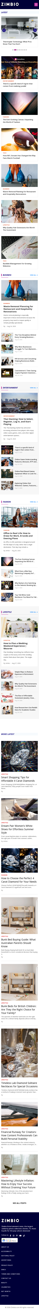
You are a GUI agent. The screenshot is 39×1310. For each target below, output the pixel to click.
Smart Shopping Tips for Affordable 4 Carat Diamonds (18, 779)
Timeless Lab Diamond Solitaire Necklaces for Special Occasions (19, 1084)
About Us (5, 1247)
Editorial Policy (7, 1256)
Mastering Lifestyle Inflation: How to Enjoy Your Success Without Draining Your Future (18, 1184)
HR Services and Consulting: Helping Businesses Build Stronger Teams (25, 360)
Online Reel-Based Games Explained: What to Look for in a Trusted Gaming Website (26, 472)
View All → (34, 275)
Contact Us (6, 1278)
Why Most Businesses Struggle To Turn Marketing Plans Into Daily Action (26, 348)
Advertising (6, 1260)
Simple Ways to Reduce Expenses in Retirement (24, 673)
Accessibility (6, 1251)
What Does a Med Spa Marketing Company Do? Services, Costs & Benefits (25, 572)
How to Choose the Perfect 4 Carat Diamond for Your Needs (19, 879)
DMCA (3, 1269)
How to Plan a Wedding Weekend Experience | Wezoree (16, 646)
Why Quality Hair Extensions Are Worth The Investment (19, 228)
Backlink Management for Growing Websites (17, 264)
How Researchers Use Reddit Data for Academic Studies (26, 708)
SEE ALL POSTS (19, 1203)
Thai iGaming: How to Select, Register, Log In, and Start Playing (18, 422)
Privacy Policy (7, 1265)
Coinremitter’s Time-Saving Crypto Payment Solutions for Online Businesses (25, 372)
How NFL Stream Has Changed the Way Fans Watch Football (19, 156)
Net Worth (5, 1291)
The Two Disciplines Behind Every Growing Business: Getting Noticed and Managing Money (25, 336)
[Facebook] (10, 1235)
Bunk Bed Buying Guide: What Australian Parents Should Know (18, 943)
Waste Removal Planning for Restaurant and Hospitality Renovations (19, 192)
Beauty (4, 1283)
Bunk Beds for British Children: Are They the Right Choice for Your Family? (18, 1009)
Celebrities (5, 1287)
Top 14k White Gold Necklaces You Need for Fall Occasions (25, 596)
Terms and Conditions (10, 1274)
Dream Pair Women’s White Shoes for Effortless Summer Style (17, 829)
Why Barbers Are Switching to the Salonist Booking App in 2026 (26, 584)
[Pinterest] (17, 1235)
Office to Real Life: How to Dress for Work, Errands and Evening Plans (18, 43)
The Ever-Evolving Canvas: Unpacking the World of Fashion (18, 120)
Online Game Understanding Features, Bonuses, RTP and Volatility (26, 460)
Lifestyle (4, 1296)
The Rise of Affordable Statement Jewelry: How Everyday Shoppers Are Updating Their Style (24, 697)
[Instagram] (13, 1235)
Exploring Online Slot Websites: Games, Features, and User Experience (25, 484)
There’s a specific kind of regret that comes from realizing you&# (18, 85)
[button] (4, 30)
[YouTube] (20, 1235)
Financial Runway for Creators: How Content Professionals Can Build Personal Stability (19, 1135)
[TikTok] (24, 1235)
